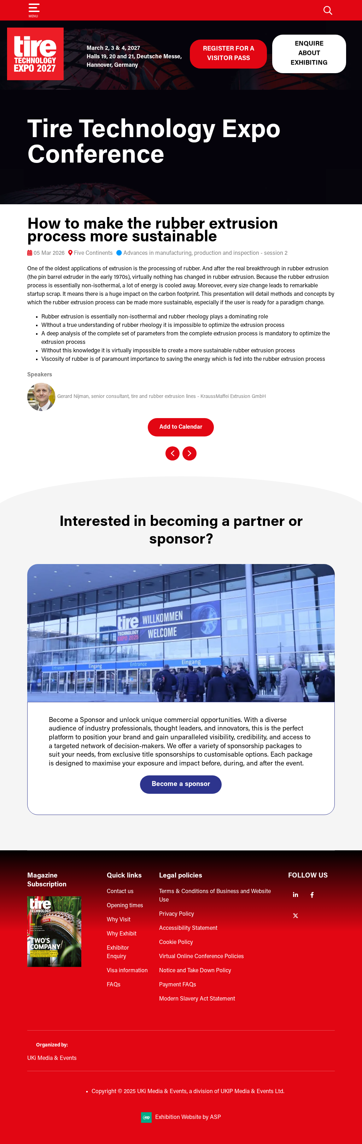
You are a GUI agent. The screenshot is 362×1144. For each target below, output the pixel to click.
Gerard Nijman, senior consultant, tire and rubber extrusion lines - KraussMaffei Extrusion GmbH (161, 396)
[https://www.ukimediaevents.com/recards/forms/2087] (54, 965)
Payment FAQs (177, 985)
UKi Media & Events (52, 1058)
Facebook (312, 895)
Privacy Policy (176, 914)
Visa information (127, 971)
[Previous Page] (172, 453)
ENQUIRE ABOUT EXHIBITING (309, 53)
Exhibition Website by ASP (188, 1117)
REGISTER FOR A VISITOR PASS (228, 54)
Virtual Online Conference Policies (201, 957)
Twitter (295, 915)
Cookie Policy (176, 942)
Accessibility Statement (188, 928)
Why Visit (118, 920)
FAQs (114, 985)
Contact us (120, 891)
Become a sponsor (181, 784)
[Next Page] (189, 453)
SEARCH (327, 10)
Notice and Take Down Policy (195, 971)
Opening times (125, 906)
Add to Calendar (180, 427)
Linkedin (295, 895)
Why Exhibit (121, 934)
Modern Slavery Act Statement (197, 999)
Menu (33, 16)
